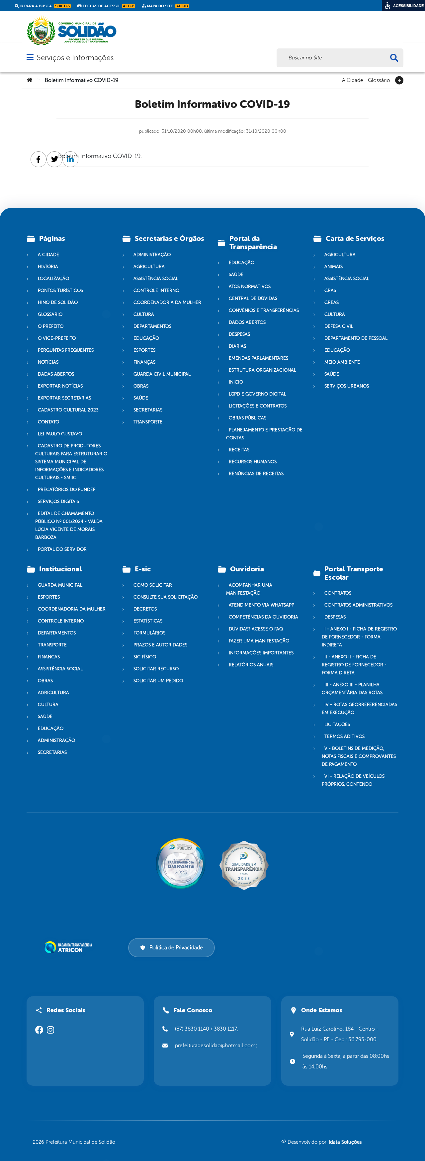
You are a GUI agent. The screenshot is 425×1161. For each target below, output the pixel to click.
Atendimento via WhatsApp (261, 605)
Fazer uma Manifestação (259, 640)
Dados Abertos (247, 322)
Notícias (48, 362)
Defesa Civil (338, 326)
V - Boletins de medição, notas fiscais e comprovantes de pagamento (359, 756)
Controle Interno (156, 290)
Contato (48, 421)
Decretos (145, 609)
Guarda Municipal (60, 585)
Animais (333, 266)
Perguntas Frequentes (66, 350)
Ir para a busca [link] (44, 6)
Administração (152, 254)
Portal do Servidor (62, 549)
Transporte (147, 421)
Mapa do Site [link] (167, 6)
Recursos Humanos (253, 461)
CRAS (330, 290)
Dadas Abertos (56, 374)
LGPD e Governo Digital (257, 394)
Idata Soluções (345, 1142)
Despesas (239, 334)
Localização (53, 278)
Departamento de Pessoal (355, 338)
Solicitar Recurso (156, 668)
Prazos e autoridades (160, 644)
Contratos (337, 593)
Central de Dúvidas (253, 298)
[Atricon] (69, 947)
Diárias (237, 346)
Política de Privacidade (176, 948)
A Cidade (352, 79)
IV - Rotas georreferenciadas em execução (359, 708)
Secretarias (147, 409)
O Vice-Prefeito (57, 338)
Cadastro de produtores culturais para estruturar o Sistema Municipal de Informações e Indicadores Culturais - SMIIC (71, 461)
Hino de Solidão (58, 302)
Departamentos (152, 326)
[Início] (29, 80)
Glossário (379, 79)
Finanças (144, 362)
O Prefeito (50, 326)
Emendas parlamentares (258, 358)
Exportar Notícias (60, 386)
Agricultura (149, 266)
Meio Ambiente (342, 362)
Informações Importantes (261, 652)
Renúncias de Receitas (256, 473)
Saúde (140, 398)
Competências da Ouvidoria (263, 617)
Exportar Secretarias (64, 398)
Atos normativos (250, 286)
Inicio (236, 382)
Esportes (144, 350)
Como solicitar (152, 585)
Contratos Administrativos (358, 605)
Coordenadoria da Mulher (167, 302)
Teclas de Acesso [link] (108, 6)
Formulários (149, 632)
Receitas (239, 449)
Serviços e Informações (75, 57)
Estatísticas (147, 620)
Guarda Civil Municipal (162, 374)
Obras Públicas (247, 417)
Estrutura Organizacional (262, 370)
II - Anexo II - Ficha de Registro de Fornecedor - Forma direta (354, 664)
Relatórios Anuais (251, 664)
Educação (146, 338)
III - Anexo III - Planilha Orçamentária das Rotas (352, 688)
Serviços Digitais (58, 501)
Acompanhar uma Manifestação (249, 589)
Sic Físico (144, 656)
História (48, 266)
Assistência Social (155, 278)
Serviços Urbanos (346, 386)
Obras (140, 386)
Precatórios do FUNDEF (66, 489)
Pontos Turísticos (60, 290)
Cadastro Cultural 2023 (68, 409)
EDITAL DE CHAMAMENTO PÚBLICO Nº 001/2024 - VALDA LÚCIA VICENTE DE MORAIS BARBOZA (69, 525)
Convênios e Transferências (264, 310)
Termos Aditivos (344, 736)
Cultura (143, 314)
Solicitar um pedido (158, 680)
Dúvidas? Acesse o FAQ (256, 628)
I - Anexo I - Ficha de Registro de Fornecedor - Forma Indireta (359, 636)
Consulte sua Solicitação (165, 597)
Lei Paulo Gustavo (60, 433)
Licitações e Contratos (258, 405)
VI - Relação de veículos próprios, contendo (353, 780)
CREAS (331, 302)
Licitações (337, 724)
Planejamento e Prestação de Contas (264, 433)
